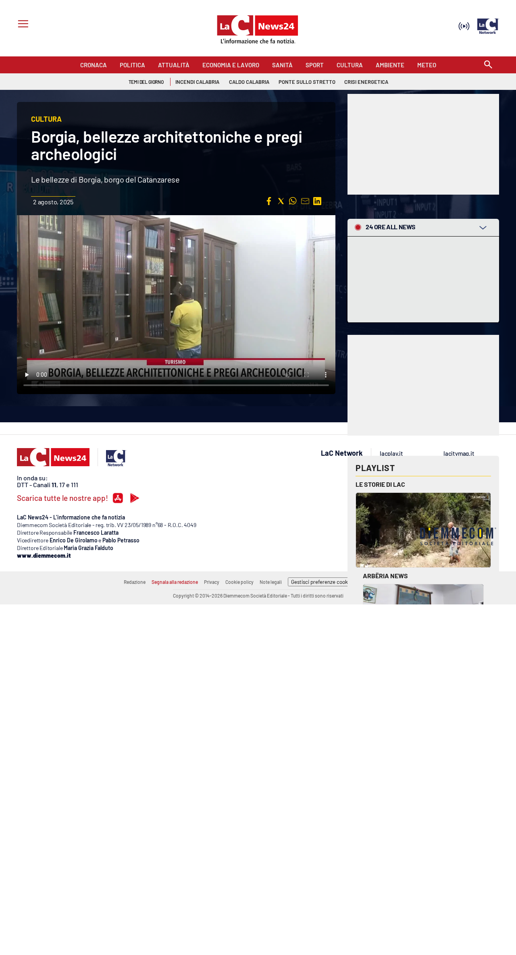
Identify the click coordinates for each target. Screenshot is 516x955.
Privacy (211, 582)
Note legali (271, 582)
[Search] (488, 65)
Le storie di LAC (380, 484)
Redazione (135, 582)
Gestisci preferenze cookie (321, 582)
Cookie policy (239, 582)
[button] (269, 201)
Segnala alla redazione (175, 582)
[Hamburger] (21, 24)
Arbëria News (385, 575)
